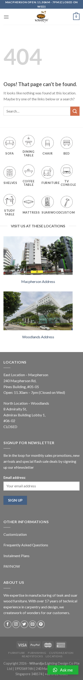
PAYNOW (11, 566)
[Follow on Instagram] (16, 624)
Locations (54, 656)
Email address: (14, 478)
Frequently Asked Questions (25, 545)
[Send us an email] (32, 624)
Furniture (16, 653)
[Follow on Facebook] (8, 624)
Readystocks (32, 656)
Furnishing (37, 653)
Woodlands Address (38, 337)
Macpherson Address (38, 281)
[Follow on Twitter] (24, 624)
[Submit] (75, 111)
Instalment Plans (16, 555)
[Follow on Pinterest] (41, 624)
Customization (15, 534)
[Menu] (6, 17)
